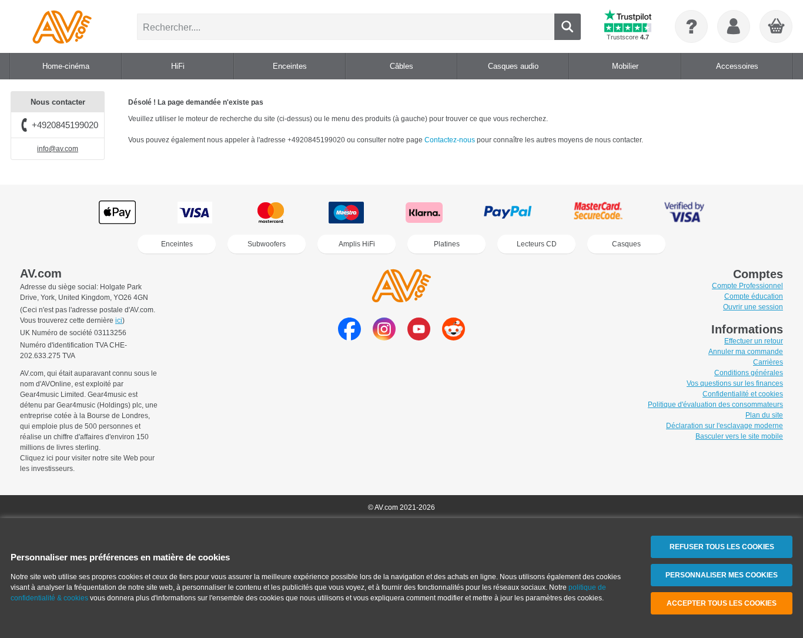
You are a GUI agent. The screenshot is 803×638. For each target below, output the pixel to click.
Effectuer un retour (753, 341)
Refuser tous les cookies (722, 547)
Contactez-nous (450, 140)
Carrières (768, 362)
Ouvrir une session (753, 307)
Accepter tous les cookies (722, 603)
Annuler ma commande (745, 352)
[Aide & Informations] (691, 26)
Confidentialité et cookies (742, 394)
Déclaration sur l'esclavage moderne (724, 426)
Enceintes (177, 244)
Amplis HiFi (357, 244)
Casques (626, 244)
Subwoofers (266, 244)
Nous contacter (58, 102)
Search (567, 27)
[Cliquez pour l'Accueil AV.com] (62, 26)
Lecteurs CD (537, 244)
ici (118, 320)
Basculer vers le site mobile (739, 436)
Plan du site (764, 415)
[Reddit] (453, 337)
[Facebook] (349, 337)
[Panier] (776, 27)
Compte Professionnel (747, 286)
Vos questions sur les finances (735, 383)
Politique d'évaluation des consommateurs (715, 404)
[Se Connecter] (734, 26)
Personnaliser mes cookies (721, 575)
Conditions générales (748, 373)
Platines (447, 244)
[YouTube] (418, 337)
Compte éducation (753, 296)
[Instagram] (384, 337)
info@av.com (57, 149)
